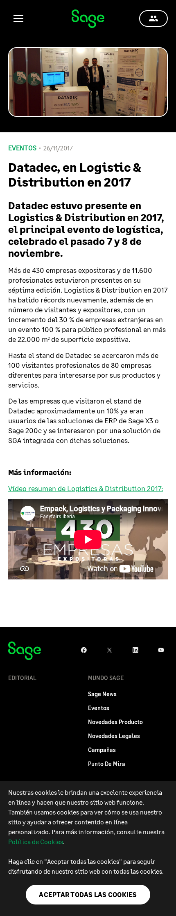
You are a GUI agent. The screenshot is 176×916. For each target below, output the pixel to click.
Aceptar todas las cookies (88, 894)
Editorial (22, 677)
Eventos (22, 148)
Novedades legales (114, 735)
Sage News (102, 693)
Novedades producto (115, 721)
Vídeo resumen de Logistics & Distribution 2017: (85, 488)
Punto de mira (106, 763)
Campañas (102, 749)
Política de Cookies (35, 841)
